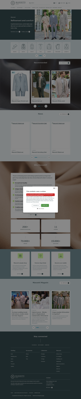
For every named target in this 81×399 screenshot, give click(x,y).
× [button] (55, 188)
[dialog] (40, 199)
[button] (40, 208)
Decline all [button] (36, 205)
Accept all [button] (45, 205)
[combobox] (54, 188)
